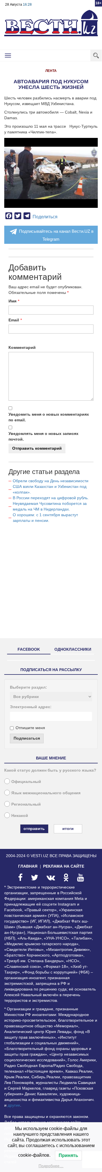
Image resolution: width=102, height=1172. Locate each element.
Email (13, 320)
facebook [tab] (29, 649)
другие (14, 1105)
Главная (27, 866)
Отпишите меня (30, 727)
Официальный (26, 781)
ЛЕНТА (51, 71)
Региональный (26, 804)
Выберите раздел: (28, 687)
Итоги (68, 828)
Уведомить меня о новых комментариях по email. (48, 417)
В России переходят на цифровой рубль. (51, 498)
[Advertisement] (51, 583)
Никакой (19, 815)
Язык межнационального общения (45, 793)
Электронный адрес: (31, 707)
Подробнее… (51, 1166)
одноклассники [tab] (72, 649)
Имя (12, 301)
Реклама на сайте (63, 866)
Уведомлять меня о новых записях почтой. (43, 436)
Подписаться (27, 738)
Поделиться (45, 216)
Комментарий (22, 347)
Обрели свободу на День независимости (50, 481)
